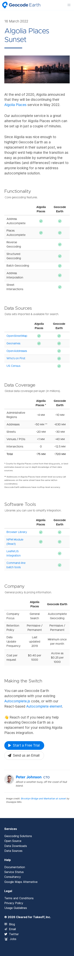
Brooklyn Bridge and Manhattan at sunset (43, 798)
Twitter (14, 934)
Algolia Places (15, 105)
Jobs (13, 939)
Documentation (14, 867)
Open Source (12, 841)
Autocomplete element (44, 706)
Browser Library (16, 532)
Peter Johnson (28, 777)
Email (12, 929)
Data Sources (13, 851)
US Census (13, 365)
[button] (69, 5)
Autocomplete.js (17, 701)
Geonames (13, 343)
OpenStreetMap (16, 335)
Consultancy (12, 877)
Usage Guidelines (15, 908)
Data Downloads (15, 846)
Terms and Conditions (19, 898)
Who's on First (15, 358)
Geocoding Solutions (18, 836)
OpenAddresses (16, 351)
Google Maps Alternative (21, 882)
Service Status (14, 872)
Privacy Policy (13, 903)
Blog (12, 924)
